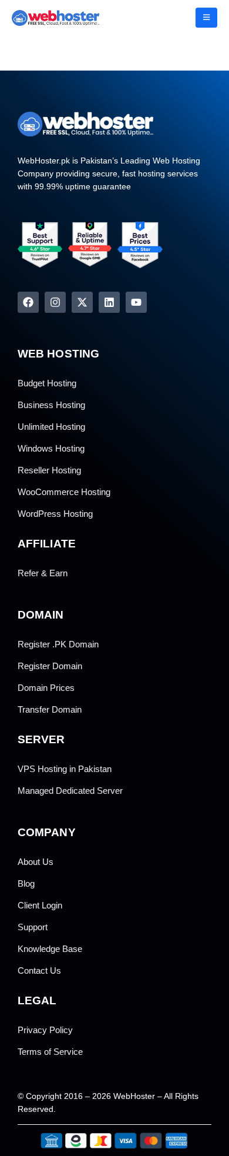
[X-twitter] (82, 302)
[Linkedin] (109, 302)
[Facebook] (28, 302)
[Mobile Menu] (206, 18)
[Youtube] (136, 302)
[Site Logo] (44, 18)
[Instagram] (55, 302)
